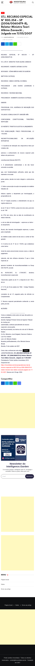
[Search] (33, 2)
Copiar (26, 350)
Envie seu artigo (6, 589)
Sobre (3, 584)
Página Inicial (5, 579)
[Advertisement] (17, 410)
